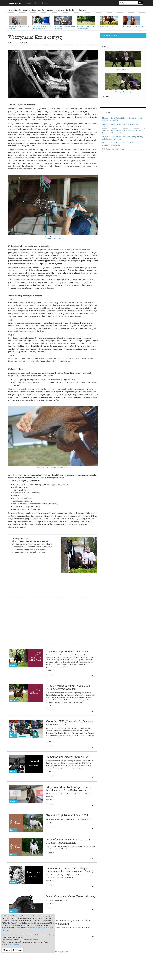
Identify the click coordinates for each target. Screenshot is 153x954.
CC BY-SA (60, 238)
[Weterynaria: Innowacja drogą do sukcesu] (63, 20)
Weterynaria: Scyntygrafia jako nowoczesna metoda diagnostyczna (42, 28)
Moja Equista (15, 9)
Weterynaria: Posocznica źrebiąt (133, 26)
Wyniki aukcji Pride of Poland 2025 (67, 815)
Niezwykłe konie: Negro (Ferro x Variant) (70, 896)
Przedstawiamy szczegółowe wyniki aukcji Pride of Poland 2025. (68, 819)
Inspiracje (60, 9)
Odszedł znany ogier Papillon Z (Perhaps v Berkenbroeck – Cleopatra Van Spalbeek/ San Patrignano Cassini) (69, 876)
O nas (37, 3)
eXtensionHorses (54, 467)
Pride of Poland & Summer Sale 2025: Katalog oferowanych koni (68, 840)
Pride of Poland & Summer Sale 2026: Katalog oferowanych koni (68, 687)
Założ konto (104, 3)
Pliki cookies (14, 944)
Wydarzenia (81, 9)
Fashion (32, 9)
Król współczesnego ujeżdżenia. (57, 900)
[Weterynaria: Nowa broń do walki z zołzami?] (86, 20)
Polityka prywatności (61, 951)
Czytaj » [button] (51, 675)
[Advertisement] (53, 618)
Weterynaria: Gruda (106, 26)
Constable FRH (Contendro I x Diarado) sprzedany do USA (69, 722)
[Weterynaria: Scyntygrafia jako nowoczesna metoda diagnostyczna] (41, 20)
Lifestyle (41, 9)
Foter (54, 238)
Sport (25, 9)
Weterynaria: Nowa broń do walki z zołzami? (86, 27)
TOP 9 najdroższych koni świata (113, 149)
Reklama (45, 3)
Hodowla (70, 9)
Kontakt (28, 3)
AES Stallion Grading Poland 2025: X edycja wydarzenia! (68, 922)
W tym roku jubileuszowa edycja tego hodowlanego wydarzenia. (68, 927)
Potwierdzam (17, 950)
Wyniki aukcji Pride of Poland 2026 (67, 651)
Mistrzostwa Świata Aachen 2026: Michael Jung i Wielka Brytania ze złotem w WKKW (121, 131)
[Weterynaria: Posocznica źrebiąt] (131, 20)
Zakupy (50, 9)
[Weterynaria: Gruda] (109, 20)
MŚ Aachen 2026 (109, 35)
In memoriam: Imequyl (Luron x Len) (68, 757)
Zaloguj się (112, 3)
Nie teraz (6, 950)
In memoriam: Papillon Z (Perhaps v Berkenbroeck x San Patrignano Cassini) (69, 869)
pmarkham (48, 238)
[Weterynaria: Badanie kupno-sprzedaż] (18, 20)
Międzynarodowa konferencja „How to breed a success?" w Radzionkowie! (68, 788)
